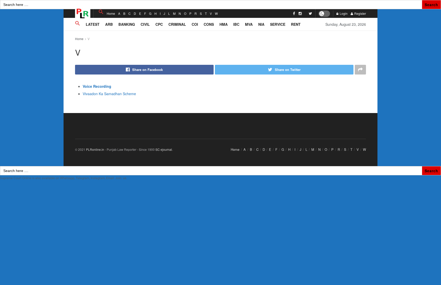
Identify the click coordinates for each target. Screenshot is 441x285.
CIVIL (145, 24)
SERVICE (277, 24)
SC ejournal (163, 149)
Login (343, 13)
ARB (109, 24)
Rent (296, 24)
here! (130, 178)
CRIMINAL (177, 24)
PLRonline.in (95, 149)
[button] (101, 12)
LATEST (93, 24)
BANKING (126, 24)
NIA (261, 24)
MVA (249, 24)
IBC (236, 24)
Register (359, 13)
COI (195, 24)
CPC (159, 24)
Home (111, 13)
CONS (209, 24)
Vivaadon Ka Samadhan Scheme (109, 93)
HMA (223, 24)
